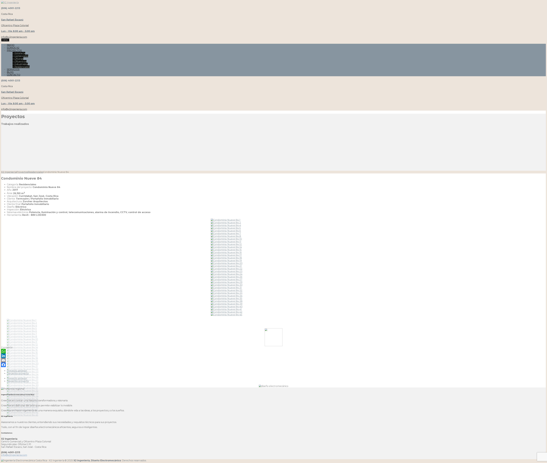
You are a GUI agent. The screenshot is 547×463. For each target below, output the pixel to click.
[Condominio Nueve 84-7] (226, 233)
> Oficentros (19, 61)
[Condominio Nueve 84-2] (226, 222)
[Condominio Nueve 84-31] (226, 287)
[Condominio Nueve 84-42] (226, 312)
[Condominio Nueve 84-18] (226, 258)
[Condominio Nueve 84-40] (226, 306)
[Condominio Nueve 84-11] (226, 241)
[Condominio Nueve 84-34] (226, 295)
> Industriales (20, 64)
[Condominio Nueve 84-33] (226, 293)
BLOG (10, 72)
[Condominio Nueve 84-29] (226, 282)
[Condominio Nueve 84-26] (226, 276)
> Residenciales (21, 66)
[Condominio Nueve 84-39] (226, 304)
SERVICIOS (13, 69)
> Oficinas (18, 58)
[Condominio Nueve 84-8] (226, 236)
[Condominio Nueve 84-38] (226, 301)
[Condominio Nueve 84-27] (226, 279)
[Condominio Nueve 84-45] (226, 314)
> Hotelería (19, 53)
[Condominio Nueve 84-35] (226, 298)
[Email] (273, 360)
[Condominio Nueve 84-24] (226, 274)
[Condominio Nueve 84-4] (226, 225)
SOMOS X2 (13, 47)
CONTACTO (13, 75)
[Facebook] (273, 365)
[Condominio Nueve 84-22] (226, 268)
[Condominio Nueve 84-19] (226, 260)
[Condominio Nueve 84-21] (226, 266)
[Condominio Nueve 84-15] (226, 249)
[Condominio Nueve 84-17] (226, 255)
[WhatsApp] (273, 351)
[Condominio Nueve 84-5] (226, 228)
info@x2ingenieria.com (14, 455)
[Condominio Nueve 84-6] (226, 230)
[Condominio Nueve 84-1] (225, 220)
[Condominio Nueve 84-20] (226, 263)
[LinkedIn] (273, 355)
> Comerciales (20, 56)
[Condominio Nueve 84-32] (226, 290)
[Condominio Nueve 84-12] (226, 244)
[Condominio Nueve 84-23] (226, 271)
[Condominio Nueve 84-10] (226, 239)
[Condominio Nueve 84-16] (226, 252)
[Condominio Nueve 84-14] (226, 247)
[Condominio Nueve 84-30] (226, 285)
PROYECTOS (14, 50)
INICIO (10, 45)
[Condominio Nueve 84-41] (226, 309)
